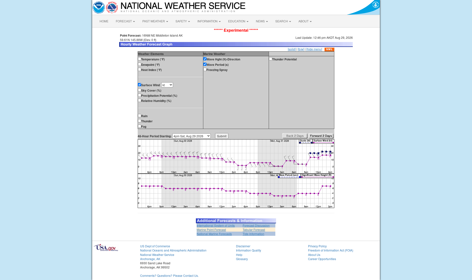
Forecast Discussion (256, 225)
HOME (104, 21)
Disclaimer (243, 246)
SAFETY (182, 21)
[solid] (292, 49)
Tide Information (253, 234)
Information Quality (248, 250)
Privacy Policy (317, 246)
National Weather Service (157, 254)
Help (239, 254)
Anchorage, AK (150, 259)
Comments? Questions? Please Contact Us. (169, 275)
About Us (314, 254)
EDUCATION (237, 21)
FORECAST (124, 21)
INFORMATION (207, 21)
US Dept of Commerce (155, 246)
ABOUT (303, 21)
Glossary (242, 259)
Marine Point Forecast (211, 229)
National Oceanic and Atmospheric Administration (173, 250)
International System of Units (216, 225)
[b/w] (301, 49)
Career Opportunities (322, 259)
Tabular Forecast (254, 229)
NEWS (261, 21)
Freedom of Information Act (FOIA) (330, 250)
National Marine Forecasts (214, 234)
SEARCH (282, 21)
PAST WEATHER (154, 21)
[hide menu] (314, 49)
